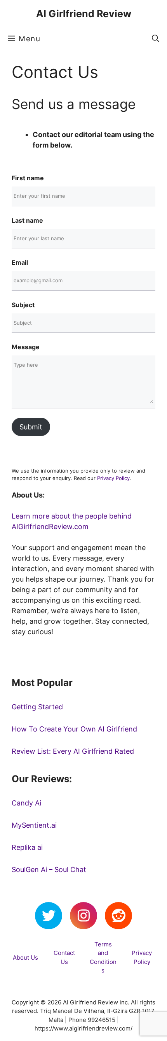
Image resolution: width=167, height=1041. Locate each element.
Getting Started (37, 707)
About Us (25, 957)
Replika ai (27, 847)
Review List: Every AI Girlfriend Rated (73, 751)
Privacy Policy (113, 478)
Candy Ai (26, 803)
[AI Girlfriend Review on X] (48, 915)
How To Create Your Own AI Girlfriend (74, 729)
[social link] (83, 915)
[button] (155, 39)
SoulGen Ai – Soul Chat (49, 869)
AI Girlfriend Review (83, 13)
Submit (30, 427)
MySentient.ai (34, 825)
